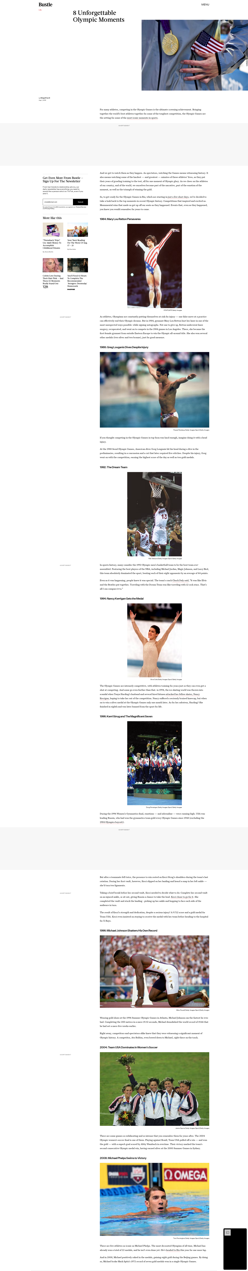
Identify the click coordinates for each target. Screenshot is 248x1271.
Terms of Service (81, 207)
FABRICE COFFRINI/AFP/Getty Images (247, 55)
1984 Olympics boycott (111, 822)
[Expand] (226, 1230)
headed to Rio (173, 1250)
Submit (80, 202)
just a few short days (178, 196)
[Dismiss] (244, 1230)
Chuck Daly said (180, 580)
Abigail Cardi (45, 98)
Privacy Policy (49, 208)
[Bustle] (45, 4)
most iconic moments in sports (142, 117)
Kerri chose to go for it (182, 896)
